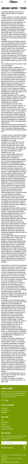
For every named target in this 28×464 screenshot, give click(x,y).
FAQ (2, 420)
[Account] (25, 1)
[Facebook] (2, 400)
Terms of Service (5, 426)
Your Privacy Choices (7, 428)
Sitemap (3, 424)
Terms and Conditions (7, 447)
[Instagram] (5, 400)
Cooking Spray (5, 410)
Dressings (3, 412)
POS (2, 462)
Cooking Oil (4, 408)
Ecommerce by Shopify (12, 462)
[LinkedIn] (7, 400)
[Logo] (13, 1)
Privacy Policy (5, 422)
